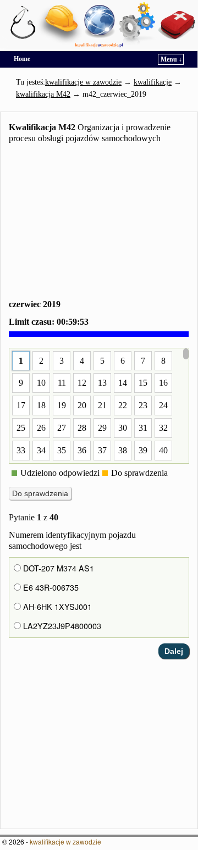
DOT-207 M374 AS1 (57, 568)
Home (22, 59)
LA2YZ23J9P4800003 (61, 625)
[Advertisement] (99, 223)
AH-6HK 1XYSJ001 (56, 606)
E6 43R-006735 (50, 587)
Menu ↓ (171, 59)
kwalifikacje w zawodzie (65, 841)
